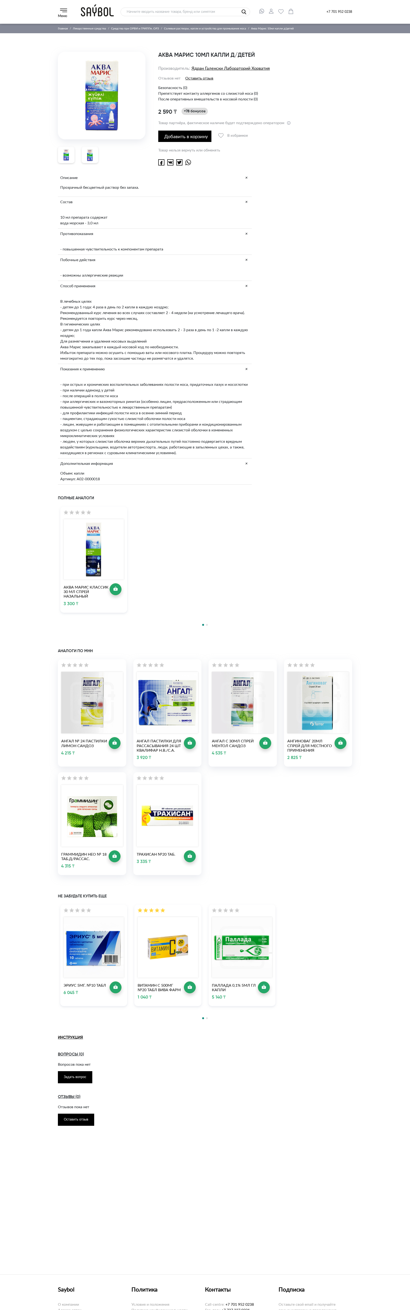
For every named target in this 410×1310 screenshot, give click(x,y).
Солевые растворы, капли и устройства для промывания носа (205, 28)
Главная (63, 28)
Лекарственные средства (89, 28)
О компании (68, 1304)
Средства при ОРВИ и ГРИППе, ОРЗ (135, 28)
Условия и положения (150, 1304)
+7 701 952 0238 (339, 12)
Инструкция (70, 1038)
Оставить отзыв (199, 78)
